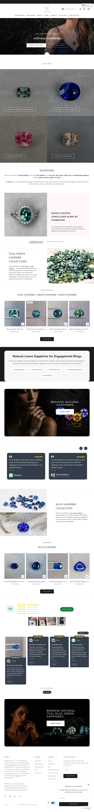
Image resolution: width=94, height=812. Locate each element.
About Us (40, 15)
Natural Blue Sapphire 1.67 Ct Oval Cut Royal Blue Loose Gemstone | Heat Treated (15, 582)
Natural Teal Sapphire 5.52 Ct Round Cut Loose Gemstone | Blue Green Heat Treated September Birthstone (58, 329)
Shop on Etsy (52, 779)
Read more (11, 470)
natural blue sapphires (76, 513)
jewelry (11, 773)
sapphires (17, 776)
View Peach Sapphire (63, 156)
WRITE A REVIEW (66, 609)
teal (23, 266)
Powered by (47, 688)
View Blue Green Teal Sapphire (20, 109)
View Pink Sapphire (15, 156)
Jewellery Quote (65, 45)
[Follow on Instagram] (10, 796)
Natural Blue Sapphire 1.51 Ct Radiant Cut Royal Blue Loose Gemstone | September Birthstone (58, 582)
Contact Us (54, 15)
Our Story (38, 761)
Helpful (9, 681)
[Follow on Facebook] (5, 796)
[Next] (85, 448)
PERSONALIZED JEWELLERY (56, 241)
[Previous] (81, 448)
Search (50, 761)
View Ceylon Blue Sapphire (65, 109)
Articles (46, 15)
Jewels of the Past (74, 15)
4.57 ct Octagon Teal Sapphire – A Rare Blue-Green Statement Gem (36, 329)
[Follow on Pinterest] (15, 796)
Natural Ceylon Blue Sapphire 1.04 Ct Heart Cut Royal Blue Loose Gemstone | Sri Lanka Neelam (79, 582)
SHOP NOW (47, 339)
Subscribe (73, 804)
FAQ (36, 770)
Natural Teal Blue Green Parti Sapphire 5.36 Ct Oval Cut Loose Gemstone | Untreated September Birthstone (14, 329)
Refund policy (52, 776)
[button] (32, 621)
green (26, 266)
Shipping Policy (39, 767)
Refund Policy (39, 764)
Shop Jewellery (31, 15)
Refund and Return (53, 770)
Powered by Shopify (32, 804)
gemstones (12, 765)
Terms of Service (53, 773)
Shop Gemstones (20, 15)
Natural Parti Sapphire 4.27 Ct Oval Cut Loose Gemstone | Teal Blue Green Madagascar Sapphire (79, 329)
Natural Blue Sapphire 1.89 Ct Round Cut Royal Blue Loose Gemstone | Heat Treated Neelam (36, 582)
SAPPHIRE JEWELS (36, 241)
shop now (47, 591)
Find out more (63, 15)
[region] (47, 36)
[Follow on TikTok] (20, 796)
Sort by (75, 633)
